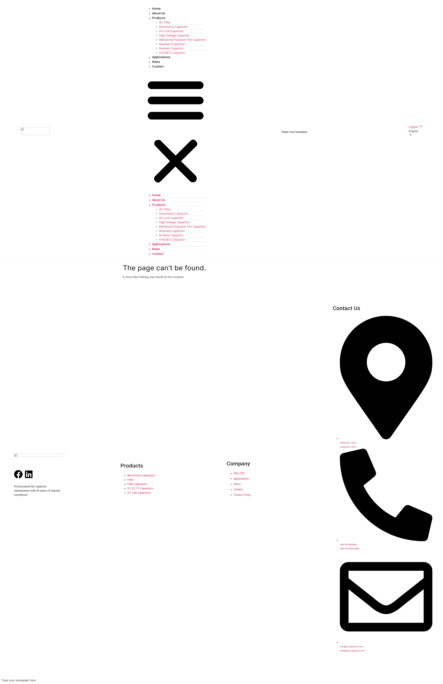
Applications (161, 57)
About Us (158, 13)
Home (156, 8)
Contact (158, 66)
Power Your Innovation (294, 132)
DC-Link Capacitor (171, 31)
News (156, 62)
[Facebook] (18, 474)
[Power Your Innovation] (311, 132)
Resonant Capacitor (172, 44)
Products (158, 18)
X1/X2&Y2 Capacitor (172, 52)
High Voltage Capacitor (174, 35)
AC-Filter (165, 22)
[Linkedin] (28, 474)
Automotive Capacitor (173, 26)
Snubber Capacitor (171, 48)
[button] (175, 131)
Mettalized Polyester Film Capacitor (182, 39)
